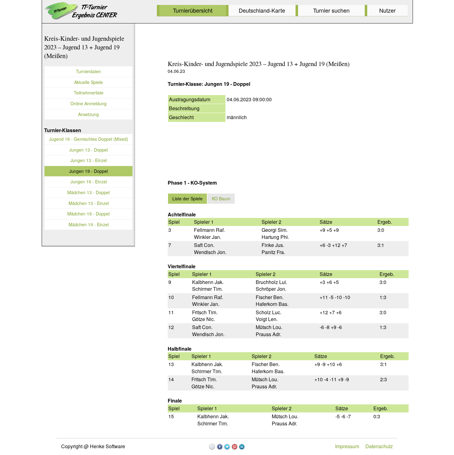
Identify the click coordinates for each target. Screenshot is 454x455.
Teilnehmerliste (88, 93)
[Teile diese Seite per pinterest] (234, 447)
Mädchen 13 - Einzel (89, 203)
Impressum (347, 446)
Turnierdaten (88, 71)
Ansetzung (88, 114)
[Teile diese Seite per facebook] (219, 447)
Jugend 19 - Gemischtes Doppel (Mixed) (88, 139)
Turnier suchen (331, 10)
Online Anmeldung (88, 103)
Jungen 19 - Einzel (88, 181)
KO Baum (221, 198)
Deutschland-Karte (262, 10)
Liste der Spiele (187, 198)
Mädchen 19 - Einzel (89, 224)
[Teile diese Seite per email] (212, 447)
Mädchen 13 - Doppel (88, 192)
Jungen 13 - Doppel (88, 150)
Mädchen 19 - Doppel (88, 214)
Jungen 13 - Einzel (88, 160)
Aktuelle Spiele (88, 82)
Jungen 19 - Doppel (88, 171)
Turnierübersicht (192, 10)
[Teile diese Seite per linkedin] (242, 447)
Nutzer (387, 10)
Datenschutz (379, 446)
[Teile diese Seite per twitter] (227, 447)
